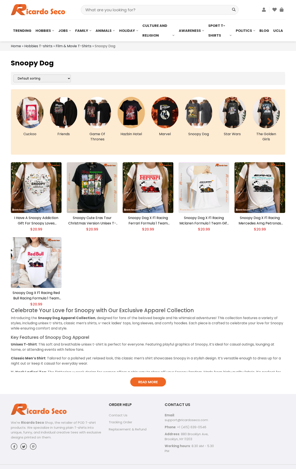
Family (81, 30)
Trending (22, 30)
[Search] (234, 10)
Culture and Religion (154, 30)
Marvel (165, 133)
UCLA (278, 30)
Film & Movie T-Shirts (73, 46)
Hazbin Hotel (131, 133)
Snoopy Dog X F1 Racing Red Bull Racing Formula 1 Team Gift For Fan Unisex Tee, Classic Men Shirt (36, 295)
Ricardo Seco (32, 422)
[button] (27, 121)
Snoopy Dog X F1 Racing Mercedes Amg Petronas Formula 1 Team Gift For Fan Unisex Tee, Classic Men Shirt (260, 220)
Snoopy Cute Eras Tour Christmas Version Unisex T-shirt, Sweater (92, 220)
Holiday (127, 30)
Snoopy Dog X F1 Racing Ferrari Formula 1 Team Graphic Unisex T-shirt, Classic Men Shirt (148, 220)
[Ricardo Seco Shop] (38, 9)
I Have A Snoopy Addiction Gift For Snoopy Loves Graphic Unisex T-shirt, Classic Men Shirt (36, 220)
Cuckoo (29, 133)
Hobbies (43, 30)
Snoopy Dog (198, 133)
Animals (104, 30)
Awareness (190, 30)
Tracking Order (120, 422)
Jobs (63, 30)
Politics (244, 30)
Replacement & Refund (127, 429)
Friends (63, 133)
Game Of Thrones (97, 136)
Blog (264, 30)
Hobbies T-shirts (38, 46)
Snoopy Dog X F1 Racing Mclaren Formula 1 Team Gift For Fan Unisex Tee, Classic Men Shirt (203, 220)
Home (16, 46)
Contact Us (118, 415)
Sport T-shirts (216, 30)
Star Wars (232, 133)
